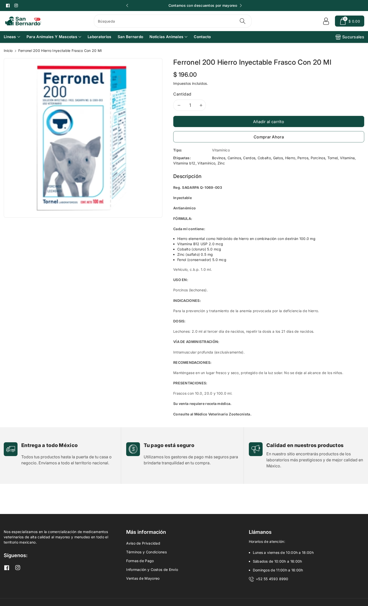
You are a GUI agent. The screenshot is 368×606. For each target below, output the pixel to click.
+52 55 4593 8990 (272, 579)
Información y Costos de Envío (152, 569)
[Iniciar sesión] (325, 21)
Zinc (221, 163)
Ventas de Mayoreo (142, 578)
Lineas (10, 36)
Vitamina (347, 158)
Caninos (234, 158)
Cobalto (264, 158)
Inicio (8, 50)
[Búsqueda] (242, 21)
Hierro (290, 158)
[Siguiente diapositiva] (241, 5)
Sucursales (353, 36)
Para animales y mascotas (52, 36)
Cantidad (182, 94)
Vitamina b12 (184, 163)
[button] (349, 21)
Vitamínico (206, 163)
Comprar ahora (269, 136)
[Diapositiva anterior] (127, 5)
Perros (302, 158)
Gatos (278, 158)
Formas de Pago (140, 561)
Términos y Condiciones (146, 552)
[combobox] (172, 21)
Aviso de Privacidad (143, 543)
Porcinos (318, 158)
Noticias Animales (166, 36)
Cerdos (249, 158)
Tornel (332, 158)
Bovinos (218, 158)
